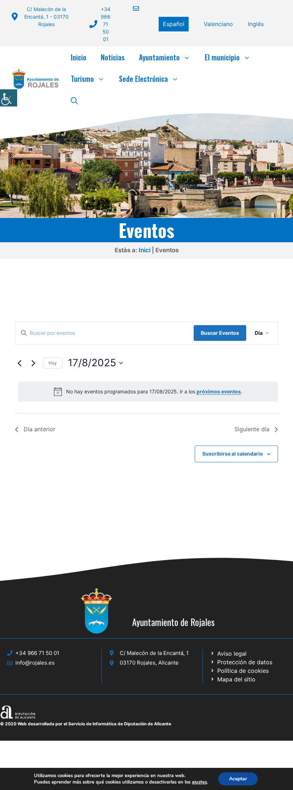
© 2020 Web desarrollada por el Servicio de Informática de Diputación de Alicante (85, 723)
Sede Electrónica (143, 78)
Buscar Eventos (220, 333)
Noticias (113, 57)
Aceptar (238, 778)
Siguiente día (251, 429)
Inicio (78, 57)
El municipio (222, 57)
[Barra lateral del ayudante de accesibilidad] (8, 97)
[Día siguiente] (33, 363)
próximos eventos (219, 391)
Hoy (53, 363)
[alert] (148, 392)
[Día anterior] (19, 363)
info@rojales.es (35, 662)
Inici (144, 250)
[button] (74, 100)
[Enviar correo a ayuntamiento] (131, 8)
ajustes (199, 782)
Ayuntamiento (159, 57)
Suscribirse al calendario (232, 454)
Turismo (82, 78)
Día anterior (39, 429)
